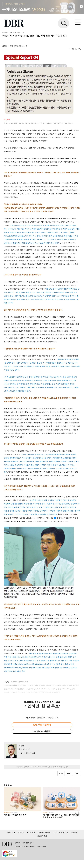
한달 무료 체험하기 (42, 724)
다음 (76, 773)
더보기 (69, 49)
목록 (68, 773)
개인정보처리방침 (44, 832)
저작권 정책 (31, 832)
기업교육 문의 (42, 836)
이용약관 (21, 832)
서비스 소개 (11, 832)
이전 (61, 773)
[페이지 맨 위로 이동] (76, 813)
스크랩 (76, 49)
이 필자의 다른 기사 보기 (27, 753)
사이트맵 (74, 832)
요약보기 (80, 49)
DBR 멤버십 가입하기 (42, 731)
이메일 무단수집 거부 (60, 832)
